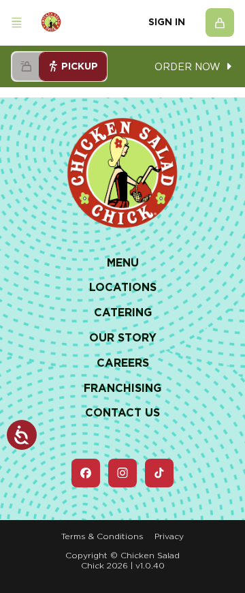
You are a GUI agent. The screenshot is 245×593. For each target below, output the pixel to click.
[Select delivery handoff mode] (25, 66)
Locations (123, 287)
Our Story (123, 337)
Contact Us (122, 412)
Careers (123, 362)
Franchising (122, 388)
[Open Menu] (16, 23)
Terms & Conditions (102, 536)
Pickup (79, 66)
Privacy (169, 536)
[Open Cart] (220, 22)
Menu (123, 262)
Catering (123, 312)
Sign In (166, 21)
